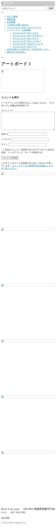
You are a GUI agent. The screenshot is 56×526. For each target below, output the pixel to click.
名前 (4, 134)
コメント (6, 110)
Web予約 (5, 518)
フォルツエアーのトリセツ (25, 33)
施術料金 (11, 19)
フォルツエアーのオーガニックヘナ (24, 27)
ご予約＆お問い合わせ (17, 25)
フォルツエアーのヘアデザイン (28, 36)
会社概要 (11, 22)
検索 (51, 8)
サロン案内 (12, 16)
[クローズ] (2, 12)
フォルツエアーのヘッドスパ (27, 41)
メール (5, 139)
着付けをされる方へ (16, 52)
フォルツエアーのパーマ (24, 46)
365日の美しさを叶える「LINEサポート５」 (28, 49)
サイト (4, 144)
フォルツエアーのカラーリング (28, 44)
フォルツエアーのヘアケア (25, 38)
